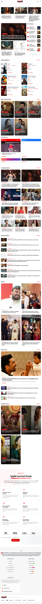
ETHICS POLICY (10, 571)
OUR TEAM (10, 565)
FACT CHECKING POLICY (10, 567)
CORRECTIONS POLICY (10, 569)
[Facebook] (5, 600)
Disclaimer (24, 600)
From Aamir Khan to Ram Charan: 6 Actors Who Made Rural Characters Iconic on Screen (20, 17)
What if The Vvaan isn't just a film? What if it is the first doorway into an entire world (6, 17)
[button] (2, 1)
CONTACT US (11, 563)
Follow (3, 161)
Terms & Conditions (18, 600)
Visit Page (24, 156)
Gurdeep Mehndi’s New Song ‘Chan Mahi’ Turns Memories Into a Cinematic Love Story (32, 33)
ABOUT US (10, 561)
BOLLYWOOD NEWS (31, 561)
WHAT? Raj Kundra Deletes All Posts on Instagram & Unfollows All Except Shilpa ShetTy (20, 54)
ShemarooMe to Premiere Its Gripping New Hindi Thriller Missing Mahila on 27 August (32, 29)
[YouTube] (7, 600)
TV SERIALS (30, 567)
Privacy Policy (11, 600)
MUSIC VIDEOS (31, 565)
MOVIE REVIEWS (30, 563)
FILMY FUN (31, 573)
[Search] (37, 1)
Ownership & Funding (31, 600)
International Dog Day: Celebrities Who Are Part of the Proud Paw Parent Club (32, 42)
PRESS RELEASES (31, 569)
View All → (39, 99)
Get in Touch (15, 540)
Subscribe (4, 156)
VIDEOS (30, 571)
